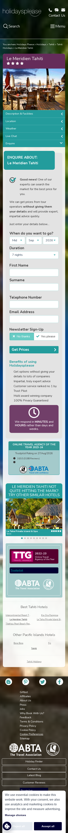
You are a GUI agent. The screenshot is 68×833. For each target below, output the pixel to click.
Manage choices (15, 815)
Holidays (41, 44)
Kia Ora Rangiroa (49, 615)
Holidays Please (25, 44)
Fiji (49, 643)
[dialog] (34, 812)
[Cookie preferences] (7, 826)
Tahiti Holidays (34, 661)
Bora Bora (18, 643)
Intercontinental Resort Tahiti (19, 615)
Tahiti (51, 44)
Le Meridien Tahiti (24, 48)
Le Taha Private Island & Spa (51, 619)
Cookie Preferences (31, 734)
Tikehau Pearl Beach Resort (19, 623)
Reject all (19, 826)
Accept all (48, 826)
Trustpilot (17, 570)
